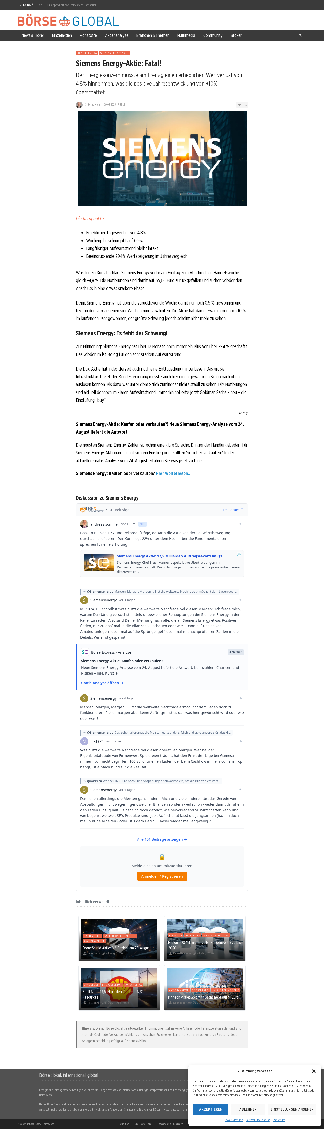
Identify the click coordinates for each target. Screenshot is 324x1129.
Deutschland (200, 990)
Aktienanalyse (179, 990)
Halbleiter (192, 935)
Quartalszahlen (94, 940)
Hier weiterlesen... (174, 473)
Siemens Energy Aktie (114, 52)
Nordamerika (133, 984)
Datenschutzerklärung (258, 1120)
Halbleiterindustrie (225, 990)
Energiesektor (112, 984)
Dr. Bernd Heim (92, 104)
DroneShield (92, 935)
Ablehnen (248, 1109)
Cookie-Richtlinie (234, 1120)
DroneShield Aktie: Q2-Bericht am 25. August (117, 947)
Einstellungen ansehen (292, 1109)
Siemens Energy (87, 52)
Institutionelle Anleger (120, 935)
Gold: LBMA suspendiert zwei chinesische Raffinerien (67, 5)
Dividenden (91, 984)
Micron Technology (216, 935)
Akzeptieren (210, 1109)
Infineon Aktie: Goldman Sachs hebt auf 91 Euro (203, 997)
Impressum (279, 1120)
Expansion (175, 935)
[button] (313, 1071)
